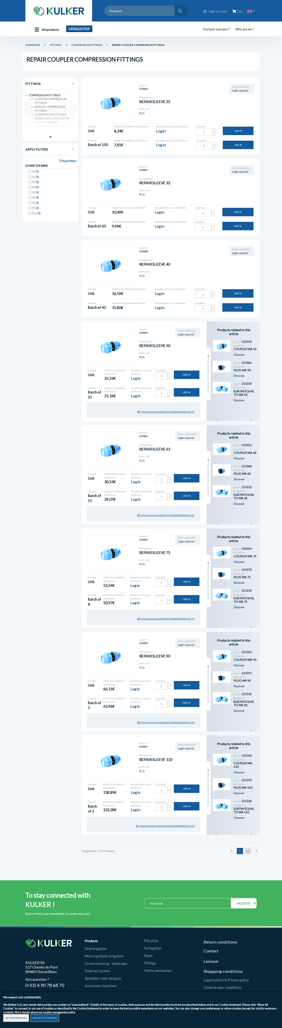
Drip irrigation (96, 948)
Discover (239, 354)
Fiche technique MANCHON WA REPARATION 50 (167, 411)
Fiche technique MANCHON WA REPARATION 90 (167, 722)
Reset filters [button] (69, 161)
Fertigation (152, 948)
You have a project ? (216, 29)
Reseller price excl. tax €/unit (171, 126)
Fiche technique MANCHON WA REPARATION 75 (167, 618)
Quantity (201, 126)
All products (50, 29)
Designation (145, 97)
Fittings (150, 963)
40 (35, 187)
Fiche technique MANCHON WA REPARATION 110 (166, 825)
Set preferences (16, 1018)
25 (35, 176)
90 (35, 208)
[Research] (181, 11)
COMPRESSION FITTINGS (86, 44)
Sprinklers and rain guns (103, 978)
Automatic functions (101, 986)
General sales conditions (222, 987)
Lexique (211, 961)
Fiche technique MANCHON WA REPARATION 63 (167, 515)
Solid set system (97, 971)
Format (92, 126)
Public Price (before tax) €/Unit (130, 126)
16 (35, 171)
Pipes (148, 955)
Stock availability (241, 86)
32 (35, 182)
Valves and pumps (158, 970)
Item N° (143, 85)
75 (35, 202)
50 (35, 192)
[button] (50, 137)
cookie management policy (59, 1012)
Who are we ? (244, 29)
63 (35, 197)
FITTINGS (56, 44)
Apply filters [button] (36, 149)
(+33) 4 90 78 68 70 (44, 985)
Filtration (151, 941)
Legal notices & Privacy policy (226, 980)
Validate (243, 903)
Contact (211, 950)
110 (36, 213)
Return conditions (220, 941)
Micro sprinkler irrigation (104, 956)
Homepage (32, 44)
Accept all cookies (45, 1018)
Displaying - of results (98, 851)
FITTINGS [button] (33, 84)
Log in (238, 131)
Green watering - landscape (106, 963)
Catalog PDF (79, 29)
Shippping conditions (223, 971)
